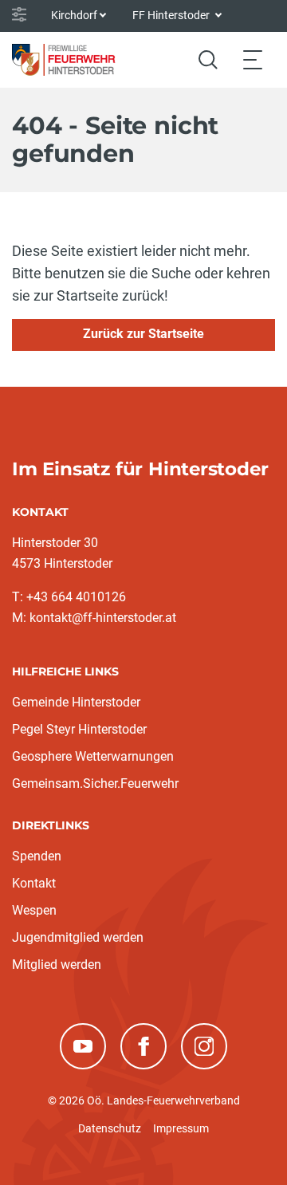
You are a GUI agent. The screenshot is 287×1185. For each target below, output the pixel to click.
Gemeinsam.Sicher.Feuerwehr (95, 783)
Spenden (36, 856)
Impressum (181, 1128)
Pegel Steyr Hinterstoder (79, 729)
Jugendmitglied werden (78, 937)
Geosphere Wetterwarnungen (93, 756)
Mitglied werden (56, 964)
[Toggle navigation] (252, 59)
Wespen (34, 910)
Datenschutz (109, 1128)
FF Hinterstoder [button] (172, 15)
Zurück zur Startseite (143, 333)
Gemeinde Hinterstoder (76, 702)
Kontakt (34, 883)
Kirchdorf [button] (74, 15)
